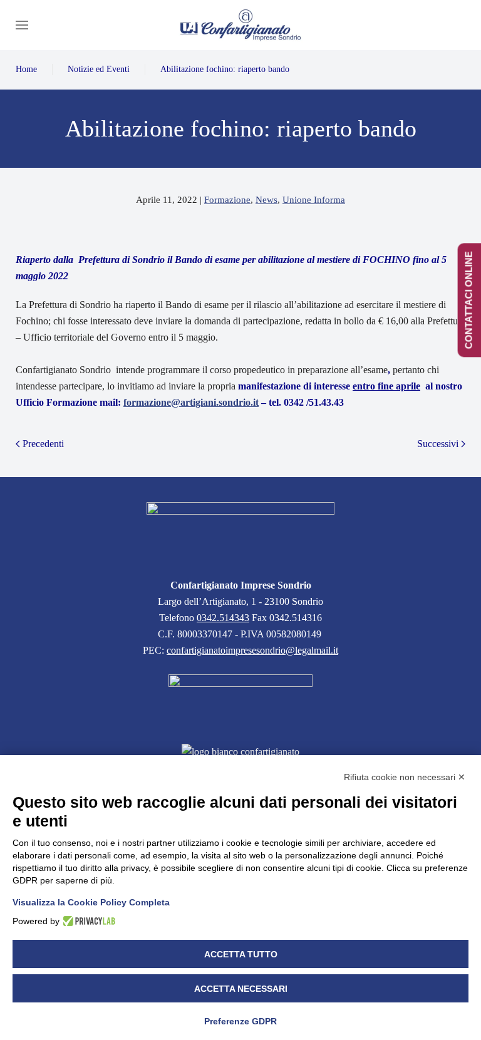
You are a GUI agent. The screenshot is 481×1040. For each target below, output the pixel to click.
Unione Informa (313, 200)
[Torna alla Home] (240, 25)
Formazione (227, 200)
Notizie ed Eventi (99, 69)
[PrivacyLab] (87, 921)
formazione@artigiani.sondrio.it (191, 402)
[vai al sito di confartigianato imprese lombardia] (240, 701)
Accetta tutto (240, 954)
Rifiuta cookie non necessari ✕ (404, 777)
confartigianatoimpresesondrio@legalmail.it (252, 650)
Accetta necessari (240, 989)
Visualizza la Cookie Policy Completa (91, 902)
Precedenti (43, 443)
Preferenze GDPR (240, 1021)
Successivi (437, 443)
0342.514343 (223, 617)
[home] (240, 532)
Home (26, 69)
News (266, 200)
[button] (22, 25)
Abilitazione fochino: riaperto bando (224, 69)
